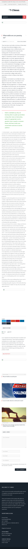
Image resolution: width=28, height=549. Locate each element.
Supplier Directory (22, 4)
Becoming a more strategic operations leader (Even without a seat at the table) (14, 425)
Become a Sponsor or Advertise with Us (10, 523)
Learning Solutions (12, 4)
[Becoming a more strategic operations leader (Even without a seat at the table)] (14, 415)
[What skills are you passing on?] (14, 27)
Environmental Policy (6, 519)
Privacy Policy (5, 517)
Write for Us (4, 524)
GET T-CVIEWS (5, 521)
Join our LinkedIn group (7, 533)
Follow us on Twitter (6, 535)
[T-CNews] (14, 9)
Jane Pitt (5, 41)
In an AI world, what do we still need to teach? (13, 400)
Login (5, 4)
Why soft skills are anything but (10, 376)
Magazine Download (6, 528)
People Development (21, 41)
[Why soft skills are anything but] (14, 367)
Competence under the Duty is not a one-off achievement (14, 1)
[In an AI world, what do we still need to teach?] (14, 391)
